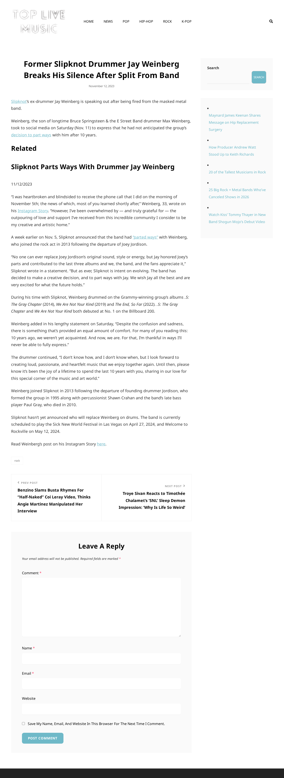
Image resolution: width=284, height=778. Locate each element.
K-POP (186, 21)
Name (28, 648)
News (108, 21)
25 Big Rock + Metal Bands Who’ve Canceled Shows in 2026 (237, 193)
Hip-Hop (146, 21)
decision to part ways (31, 134)
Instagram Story (33, 210)
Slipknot (19, 101)
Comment (31, 572)
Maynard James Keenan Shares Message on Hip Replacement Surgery (235, 122)
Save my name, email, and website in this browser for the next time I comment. (96, 723)
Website (29, 698)
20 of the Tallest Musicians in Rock (237, 172)
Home (89, 21)
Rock (167, 21)
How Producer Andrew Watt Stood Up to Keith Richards (232, 151)
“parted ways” (145, 237)
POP (126, 21)
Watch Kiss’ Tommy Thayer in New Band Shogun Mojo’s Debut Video (237, 218)
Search (213, 67)
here (101, 444)
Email (28, 673)
